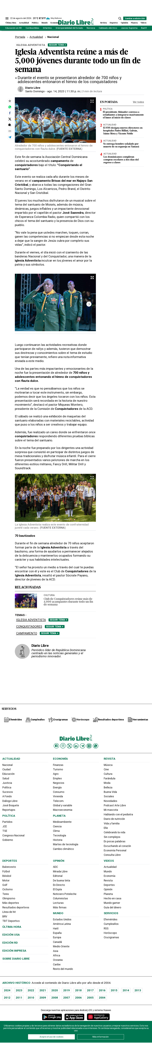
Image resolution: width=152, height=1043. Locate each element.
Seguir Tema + (57, 45)
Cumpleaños (111, 923)
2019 (66, 990)
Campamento (26, 633)
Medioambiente (62, 821)
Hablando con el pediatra (118, 814)
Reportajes (8, 809)
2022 (31, 990)
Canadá (57, 942)
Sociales (109, 796)
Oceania (58, 959)
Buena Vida (110, 791)
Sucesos (7, 791)
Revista (103, 23)
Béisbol (6, 875)
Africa (56, 955)
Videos (144, 23)
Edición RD (10, 942)
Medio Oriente (61, 946)
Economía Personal (115, 850)
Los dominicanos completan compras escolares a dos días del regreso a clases (121, 160)
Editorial (57, 875)
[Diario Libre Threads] (89, 745)
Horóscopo (110, 932)
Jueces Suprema (129, 28)
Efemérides (110, 919)
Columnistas (60, 898)
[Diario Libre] (76, 21)
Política (35, 23)
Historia (57, 839)
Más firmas (59, 907)
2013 (137, 990)
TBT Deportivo (11, 920)
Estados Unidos (62, 919)
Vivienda (58, 796)
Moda (107, 782)
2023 (19, 990)
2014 (126, 990)
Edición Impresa (14, 950)
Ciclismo (7, 889)
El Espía (57, 889)
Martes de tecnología (65, 844)
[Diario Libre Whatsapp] (95, 745)
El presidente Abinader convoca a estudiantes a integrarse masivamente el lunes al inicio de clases (123, 115)
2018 (78, 990)
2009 (42, 997)
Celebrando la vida (114, 832)
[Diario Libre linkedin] (76, 745)
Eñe (106, 827)
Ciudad (6, 769)
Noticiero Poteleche (64, 894)
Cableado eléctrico (108, 28)
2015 (114, 990)
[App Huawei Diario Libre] (98, 1017)
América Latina (62, 923)
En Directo (59, 884)
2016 (102, 990)
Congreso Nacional (13, 835)
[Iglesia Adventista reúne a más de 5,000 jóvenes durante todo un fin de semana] (9, 106)
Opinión (124, 23)
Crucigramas (111, 937)
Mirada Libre (60, 871)
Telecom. (58, 801)
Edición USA (11, 934)
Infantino (47, 28)
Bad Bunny (146, 28)
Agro (55, 773)
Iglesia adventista (31, 619)
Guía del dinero (112, 907)
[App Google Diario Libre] (52, 1017)
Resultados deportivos (15, 907)
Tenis (5, 894)
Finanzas (58, 765)
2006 (78, 997)
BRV (4, 916)
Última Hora (10, 23)
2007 (66, 997)
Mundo (44, 23)
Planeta (134, 23)
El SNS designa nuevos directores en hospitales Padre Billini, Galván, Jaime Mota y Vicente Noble (122, 131)
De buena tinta (61, 880)
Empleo (57, 778)
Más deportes (10, 902)
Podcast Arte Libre (115, 805)
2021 (42, 990)
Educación (8, 773)
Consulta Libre (112, 854)
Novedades (110, 801)
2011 (19, 997)
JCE (4, 826)
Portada (20, 37)
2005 (90, 997)
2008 (54, 997)
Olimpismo (8, 898)
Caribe (57, 964)
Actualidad (24, 23)
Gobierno (7, 839)
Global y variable (62, 805)
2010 (31, 997)
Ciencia (57, 826)
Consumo (58, 791)
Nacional (7, 765)
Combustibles (32, 28)
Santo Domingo (35, 91)
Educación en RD (13, 28)
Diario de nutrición (114, 818)
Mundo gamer (112, 902)
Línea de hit (9, 911)
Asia (55, 951)
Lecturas (58, 902)
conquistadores (29, 626)
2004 (102, 997)
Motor (6, 880)
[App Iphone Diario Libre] (74, 1017)
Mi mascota (111, 809)
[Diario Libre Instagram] (63, 745)
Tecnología (59, 835)
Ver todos (138, 102)
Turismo (58, 769)
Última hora (11, 927)
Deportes (114, 23)
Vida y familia (111, 823)
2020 (54, 990)
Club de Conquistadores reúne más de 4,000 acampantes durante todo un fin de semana (68, 602)
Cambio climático (63, 848)
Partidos (7, 821)
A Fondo (7, 796)
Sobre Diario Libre (16, 958)
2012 (7, 997)
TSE (4, 830)
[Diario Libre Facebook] (56, 746)
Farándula (109, 778)
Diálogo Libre (10, 801)
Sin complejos (112, 836)
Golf (4, 884)
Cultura (49, 595)
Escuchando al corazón (117, 846)
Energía (57, 787)
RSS (106, 928)
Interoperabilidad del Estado (69, 28)
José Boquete (10, 805)
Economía (54, 23)
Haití (55, 928)
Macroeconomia (62, 809)
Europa (57, 937)
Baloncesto (9, 866)
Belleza (108, 787)
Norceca (91, 28)
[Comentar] (9, 125)
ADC (55, 866)
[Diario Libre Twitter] (69, 745)
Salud (5, 778)
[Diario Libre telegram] (82, 745)
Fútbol (6, 871)
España (57, 932)
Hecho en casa (112, 898)
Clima (56, 830)
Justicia (7, 782)
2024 (7, 990)
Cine (106, 769)
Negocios (58, 782)
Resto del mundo (63, 968)
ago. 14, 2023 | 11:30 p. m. (64, 91)
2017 (90, 990)
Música (108, 765)
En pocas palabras (114, 841)
